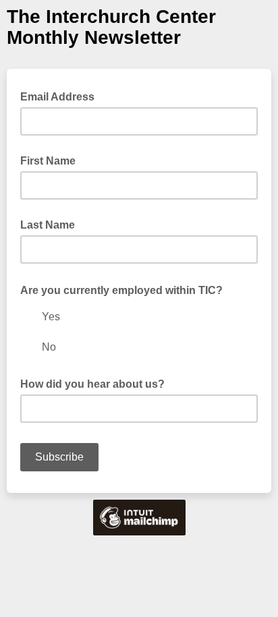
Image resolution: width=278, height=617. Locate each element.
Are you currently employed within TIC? (125, 289)
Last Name (47, 225)
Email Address (61, 95)
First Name (48, 161)
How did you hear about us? (92, 384)
